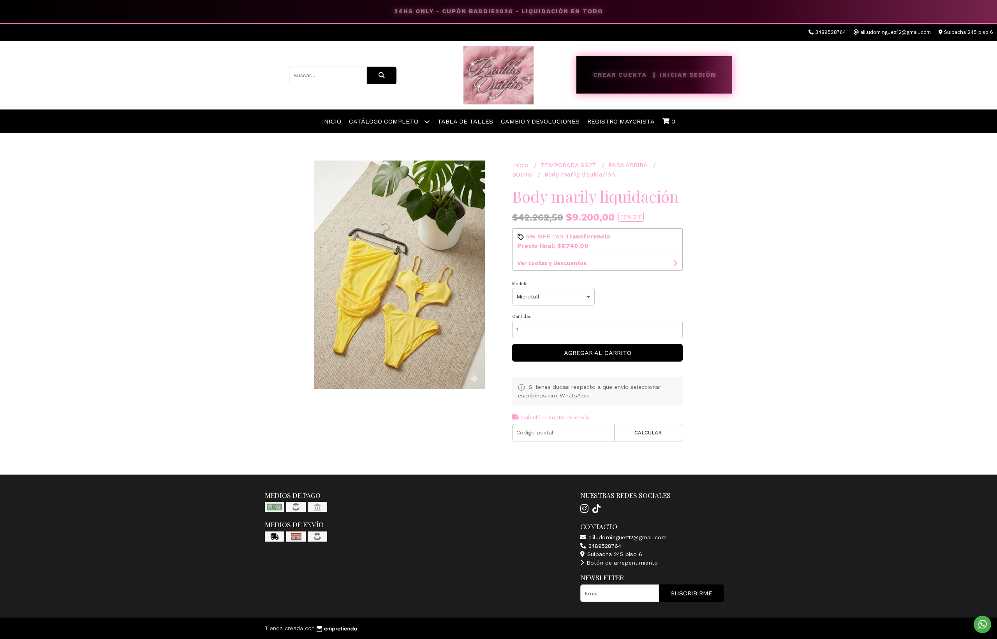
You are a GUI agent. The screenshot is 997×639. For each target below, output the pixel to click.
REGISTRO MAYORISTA (621, 121)
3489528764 (604, 546)
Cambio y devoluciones (540, 121)
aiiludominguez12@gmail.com (627, 537)
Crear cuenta (620, 74)
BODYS (523, 174)
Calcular (648, 433)
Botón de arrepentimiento (621, 563)
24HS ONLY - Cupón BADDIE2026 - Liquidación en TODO (498, 11)
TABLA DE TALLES (465, 121)
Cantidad (522, 316)
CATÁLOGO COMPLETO (384, 121)
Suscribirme (691, 593)
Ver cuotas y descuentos (552, 263)
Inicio (331, 121)
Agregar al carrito (597, 353)
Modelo (520, 283)
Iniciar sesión (688, 74)
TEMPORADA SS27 (569, 165)
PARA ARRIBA (628, 165)
